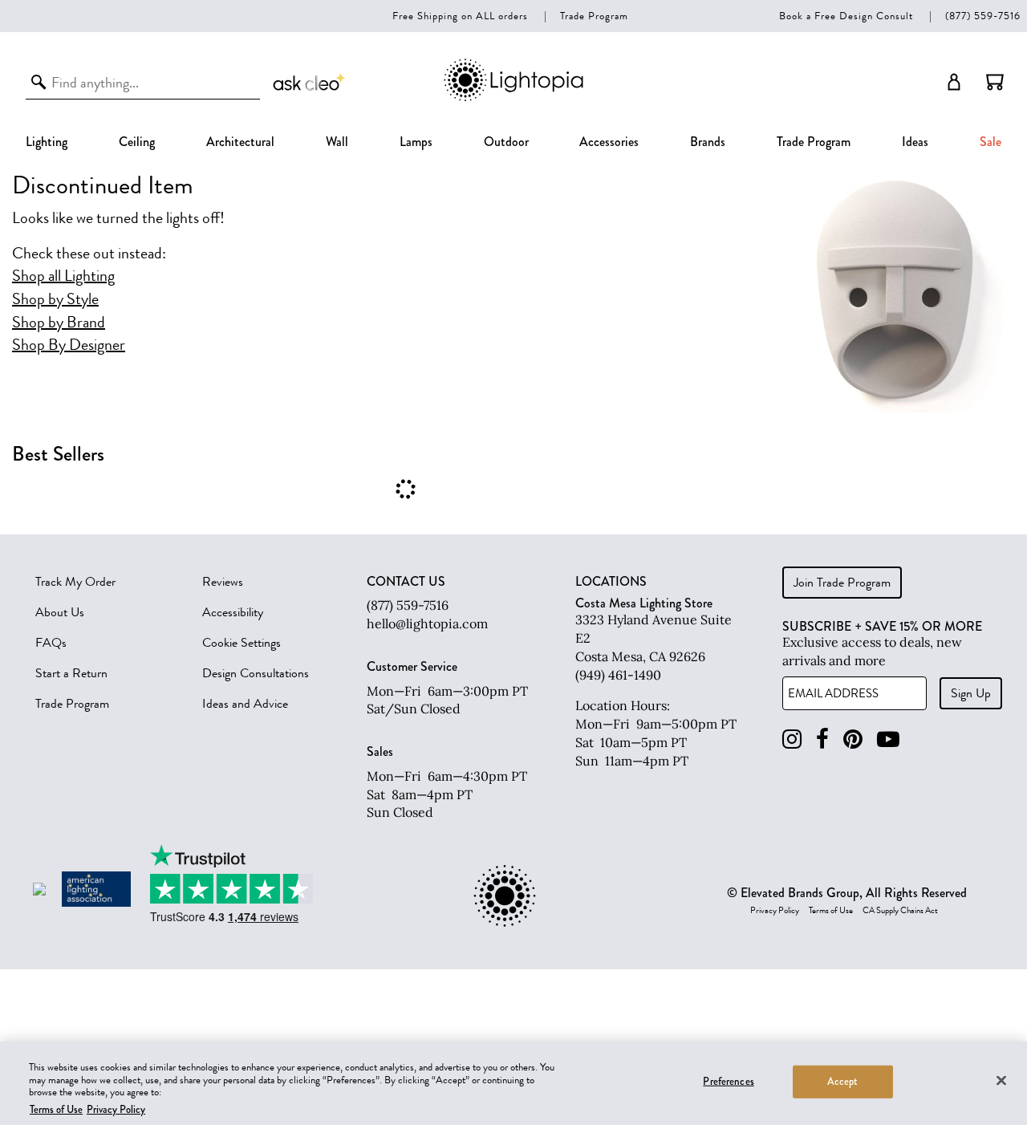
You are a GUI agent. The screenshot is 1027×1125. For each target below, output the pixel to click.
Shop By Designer (68, 345)
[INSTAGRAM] (792, 739)
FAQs (51, 642)
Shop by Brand (58, 322)
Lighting (46, 141)
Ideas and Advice (245, 703)
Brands (707, 141)
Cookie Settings (241, 642)
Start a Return (71, 673)
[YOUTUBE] (888, 739)
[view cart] (995, 82)
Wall (337, 141)
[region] (513, 1083)
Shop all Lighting (63, 276)
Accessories (609, 141)
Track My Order (75, 581)
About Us (59, 612)
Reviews (222, 581)
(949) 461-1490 (618, 675)
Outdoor (506, 141)
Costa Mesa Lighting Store (643, 603)
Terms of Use (831, 910)
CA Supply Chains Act (900, 910)
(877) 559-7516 (983, 15)
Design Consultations (255, 673)
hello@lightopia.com (427, 623)
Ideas (915, 141)
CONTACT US (406, 582)
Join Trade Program (842, 582)
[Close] (1001, 1080)
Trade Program (594, 15)
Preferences (728, 1081)
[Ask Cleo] (310, 82)
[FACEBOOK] (822, 739)
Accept (843, 1081)
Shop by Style (55, 299)
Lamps (416, 141)
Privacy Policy (774, 910)
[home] (513, 98)
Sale (990, 141)
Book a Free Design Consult (846, 15)
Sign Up (971, 693)
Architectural (240, 141)
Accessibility (232, 612)
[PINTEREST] (853, 739)
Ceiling (137, 141)
